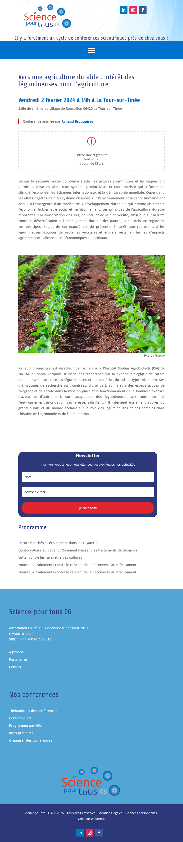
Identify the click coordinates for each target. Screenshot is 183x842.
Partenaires (18, 659)
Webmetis (98, 818)
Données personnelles (141, 813)
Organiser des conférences (30, 740)
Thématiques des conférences (33, 710)
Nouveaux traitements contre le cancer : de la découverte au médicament (77, 564)
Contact (15, 667)
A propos (16, 652)
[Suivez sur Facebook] (143, 10)
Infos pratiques (21, 733)
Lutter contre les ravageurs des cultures (50, 557)
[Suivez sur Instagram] (133, 10)
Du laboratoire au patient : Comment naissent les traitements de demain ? (77, 550)
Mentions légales (110, 813)
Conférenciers (20, 718)
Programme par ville (25, 725)
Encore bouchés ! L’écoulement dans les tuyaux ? (57, 543)
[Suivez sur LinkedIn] (123, 10)
